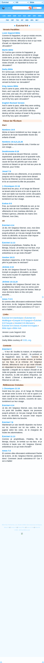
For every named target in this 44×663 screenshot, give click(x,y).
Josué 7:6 (6, 171)
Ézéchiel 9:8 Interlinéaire (12, 318)
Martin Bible (7, 50)
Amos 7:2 (6, 451)
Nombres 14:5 (8, 130)
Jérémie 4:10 (8, 267)
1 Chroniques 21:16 (11, 186)
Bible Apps (6, 328)
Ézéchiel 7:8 (7, 422)
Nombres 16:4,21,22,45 (12, 142)
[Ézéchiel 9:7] (2, 302)
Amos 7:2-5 (7, 299)
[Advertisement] (22, 481)
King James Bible (10, 86)
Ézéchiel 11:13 (8, 243)
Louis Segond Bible (11, 33)
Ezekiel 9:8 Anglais (29, 326)
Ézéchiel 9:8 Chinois (11, 326)
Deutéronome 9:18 (10, 151)
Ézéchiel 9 (6, 349)
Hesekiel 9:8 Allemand (23, 323)
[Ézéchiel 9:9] (41, 302)
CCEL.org (27, 340)
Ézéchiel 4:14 (8, 225)
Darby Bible (7, 69)
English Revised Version (13, 103)
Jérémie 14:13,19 (10, 282)
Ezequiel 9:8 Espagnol (22, 320)
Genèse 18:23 (8, 257)
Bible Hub (17, 328)
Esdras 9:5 (7, 203)
